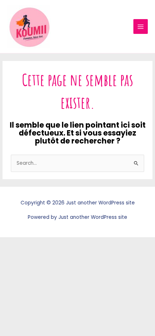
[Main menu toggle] (140, 26)
